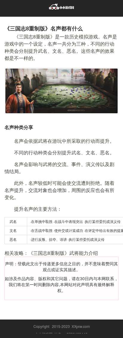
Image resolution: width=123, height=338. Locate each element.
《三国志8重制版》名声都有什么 (43, 28)
